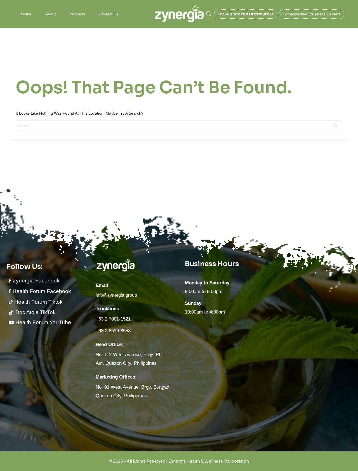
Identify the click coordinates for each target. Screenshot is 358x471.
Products (77, 14)
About (50, 14)
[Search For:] (179, 125)
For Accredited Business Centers (312, 14)
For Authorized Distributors (246, 14)
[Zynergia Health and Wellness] (179, 14)
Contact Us (108, 14)
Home (26, 14)
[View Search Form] (208, 14)
